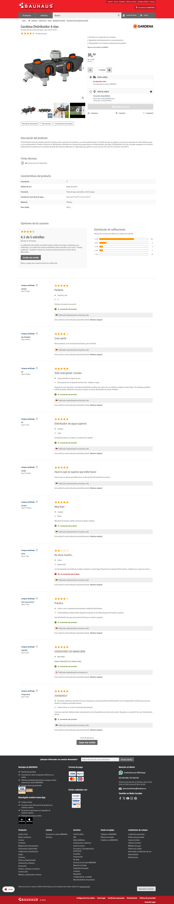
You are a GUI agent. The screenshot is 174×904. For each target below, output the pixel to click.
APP (74, 837)
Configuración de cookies (86, 898)
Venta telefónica (79, 840)
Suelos (20, 854)
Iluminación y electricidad (27, 848)
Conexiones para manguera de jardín (77, 21)
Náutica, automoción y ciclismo (29, 874)
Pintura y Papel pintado (27, 860)
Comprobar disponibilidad (101, 96)
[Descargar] (22, 820)
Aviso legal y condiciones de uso (139, 851)
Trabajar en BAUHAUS (108, 834)
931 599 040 (123, 778)
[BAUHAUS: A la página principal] (36, 6)
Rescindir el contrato (146, 889)
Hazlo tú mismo (79, 846)
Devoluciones (133, 857)
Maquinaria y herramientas (28, 846)
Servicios (44, 15)
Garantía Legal (150, 902)
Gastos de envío (134, 840)
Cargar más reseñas (87, 742)
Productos (27, 15)
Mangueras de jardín (59, 21)
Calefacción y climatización (28, 851)
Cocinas (21, 840)
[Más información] (151, 91)
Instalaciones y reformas (82, 843)
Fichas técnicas (46, 124)
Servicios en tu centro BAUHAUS (84, 862)
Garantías (76, 854)
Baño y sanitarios (24, 837)
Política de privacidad (136, 837)
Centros (116, 1)
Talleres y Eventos (134, 843)
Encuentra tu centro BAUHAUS (56, 834)
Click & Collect (78, 834)
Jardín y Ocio (42, 21)
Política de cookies (135, 848)
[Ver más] (76, 800)
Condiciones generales (136, 834)
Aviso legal (101, 898)
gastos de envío (85, 887)
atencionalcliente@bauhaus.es (134, 788)
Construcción (23, 871)
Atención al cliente (80, 865)
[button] (83, 68)
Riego (49, 21)
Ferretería (21, 843)
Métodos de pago (134, 846)
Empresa (110, 1)
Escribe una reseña (31, 257)
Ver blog (76, 859)
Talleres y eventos (131, 1)
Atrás (24, 21)
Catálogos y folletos (143, 1)
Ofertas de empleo (107, 837)
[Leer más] (76, 778)
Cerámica (21, 857)
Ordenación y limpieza (26, 863)
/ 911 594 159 (133, 778)
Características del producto (64, 124)
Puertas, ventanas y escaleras (29, 869)
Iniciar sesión (126, 759)
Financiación (78, 856)
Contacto (152, 1)
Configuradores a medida (82, 877)
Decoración (22, 866)
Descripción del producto (30, 124)
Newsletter (122, 1)
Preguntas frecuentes (81, 868)
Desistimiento (133, 854)
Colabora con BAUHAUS (109, 840)
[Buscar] (118, 15)
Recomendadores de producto (84, 879)
